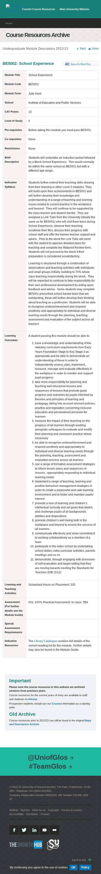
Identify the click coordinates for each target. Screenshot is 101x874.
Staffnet (13, 810)
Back (83, 48)
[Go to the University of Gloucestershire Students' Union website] (53, 844)
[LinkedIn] (34, 830)
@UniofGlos (48, 757)
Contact (45, 814)
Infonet (32, 699)
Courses (57, 703)
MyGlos (25, 810)
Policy (85, 867)
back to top (79, 860)
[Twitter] (24, 830)
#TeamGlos (47, 766)
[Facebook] (14, 830)
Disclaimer (32, 814)
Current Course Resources (38, 9)
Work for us (39, 810)
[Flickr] (54, 830)
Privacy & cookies (72, 810)
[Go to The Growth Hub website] (26, 844)
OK (73, 867)
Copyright (53, 810)
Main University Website (74, 9)
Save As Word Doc (81, 64)
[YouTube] (44, 830)
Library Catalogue (45, 641)
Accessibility (16, 814)
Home (9, 23)
